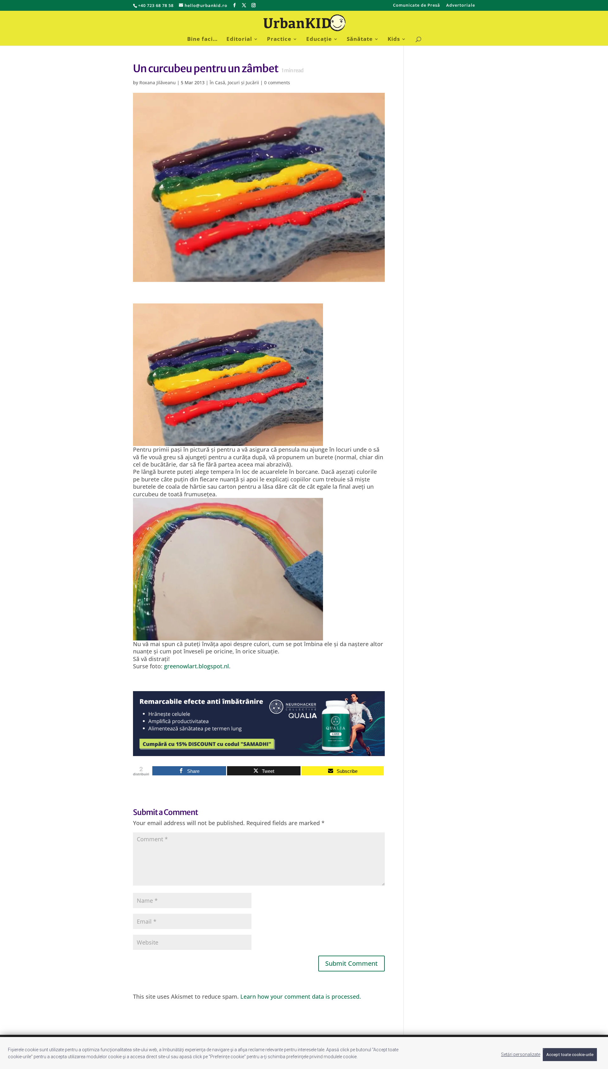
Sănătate (360, 39)
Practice (279, 39)
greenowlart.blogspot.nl (196, 666)
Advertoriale (460, 5)
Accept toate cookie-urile (569, 1054)
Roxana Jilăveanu (157, 83)
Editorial (239, 39)
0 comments (277, 83)
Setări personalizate (520, 1054)
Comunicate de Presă (416, 5)
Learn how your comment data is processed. (300, 996)
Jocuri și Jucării (243, 83)
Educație (319, 39)
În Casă (217, 83)
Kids (394, 39)
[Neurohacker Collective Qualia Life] (259, 752)
